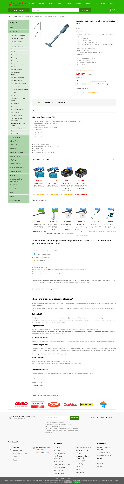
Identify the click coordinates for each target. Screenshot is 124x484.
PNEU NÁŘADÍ (13, 145)
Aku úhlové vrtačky (16, 80)
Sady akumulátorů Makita (18, 131)
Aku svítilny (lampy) (16, 86)
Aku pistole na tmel (16, 115)
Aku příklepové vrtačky (17, 38)
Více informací (59, 482)
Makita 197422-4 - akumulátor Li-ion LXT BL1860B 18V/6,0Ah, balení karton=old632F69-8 (67, 187)
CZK (95, 3)
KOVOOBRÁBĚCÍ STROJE (16, 171)
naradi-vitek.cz (36, 389)
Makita (82, 68)
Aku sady (13, 92)
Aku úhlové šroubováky (17, 77)
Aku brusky (14, 49)
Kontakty (16, 460)
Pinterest (101, 417)
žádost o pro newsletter (55, 422)
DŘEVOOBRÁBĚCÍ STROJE (16, 168)
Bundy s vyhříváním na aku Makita (18, 99)
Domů (9, 16)
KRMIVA (88, 3)
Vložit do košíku (98, 84)
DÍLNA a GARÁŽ (13, 149)
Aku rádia (13, 67)
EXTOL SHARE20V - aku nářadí (18, 124)
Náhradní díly (13, 189)
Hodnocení (61, 102)
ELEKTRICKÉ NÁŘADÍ (15, 137)
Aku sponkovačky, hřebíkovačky (16, 73)
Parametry (49, 102)
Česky (104, 3)
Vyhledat (85, 10)
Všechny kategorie (19, 10)
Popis (38, 102)
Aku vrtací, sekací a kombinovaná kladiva (17, 45)
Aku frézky (14, 58)
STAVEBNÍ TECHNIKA (15, 156)
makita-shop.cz (36, 379)
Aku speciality (15, 134)
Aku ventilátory (15, 103)
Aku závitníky (14, 95)
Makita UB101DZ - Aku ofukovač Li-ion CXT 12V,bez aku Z (39, 226)
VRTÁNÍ (31, 3)
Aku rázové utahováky (17, 41)
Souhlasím (77, 482)
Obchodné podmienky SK (104, 455)
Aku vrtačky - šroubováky (18, 35)
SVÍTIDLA (12, 175)
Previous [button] (10, 404)
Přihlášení (112, 3)
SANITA (11, 192)
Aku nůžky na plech (16, 69)
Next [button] (114, 404)
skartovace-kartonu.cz (38, 385)
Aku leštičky (14, 106)
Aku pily (13, 52)
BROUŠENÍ (41, 3)
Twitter (110, 417)
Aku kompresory (15, 112)
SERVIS (69, 3)
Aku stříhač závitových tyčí (18, 83)
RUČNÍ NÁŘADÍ (13, 141)
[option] (57, 36)
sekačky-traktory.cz (37, 382)
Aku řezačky (14, 61)
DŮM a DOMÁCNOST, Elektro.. (17, 152)
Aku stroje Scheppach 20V (18, 128)
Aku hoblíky (14, 55)
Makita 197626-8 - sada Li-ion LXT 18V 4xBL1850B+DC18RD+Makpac (55, 185)
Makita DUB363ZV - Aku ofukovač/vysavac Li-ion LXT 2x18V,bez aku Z (81, 228)
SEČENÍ (60, 3)
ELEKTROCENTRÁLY (15, 164)
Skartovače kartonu (14, 200)
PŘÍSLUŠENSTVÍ (13, 185)
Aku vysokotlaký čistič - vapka (19, 89)
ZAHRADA (12, 27)
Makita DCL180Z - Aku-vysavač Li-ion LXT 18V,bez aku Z (95, 226)
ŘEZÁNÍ (51, 3)
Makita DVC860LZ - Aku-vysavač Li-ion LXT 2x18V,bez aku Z (109, 226)
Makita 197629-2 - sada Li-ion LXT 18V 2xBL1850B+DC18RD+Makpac (41, 185)
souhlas (54, 422)
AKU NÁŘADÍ (16, 16)
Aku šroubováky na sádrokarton (16, 119)
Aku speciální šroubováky (18, 109)
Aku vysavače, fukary (27, 16)
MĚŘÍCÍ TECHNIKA (14, 160)
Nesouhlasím (68, 482)
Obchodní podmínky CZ (103, 452)
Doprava (99, 458)
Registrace (100, 467)
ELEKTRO (78, 3)
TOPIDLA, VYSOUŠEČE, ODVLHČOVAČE (15, 180)
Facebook (91, 417)
